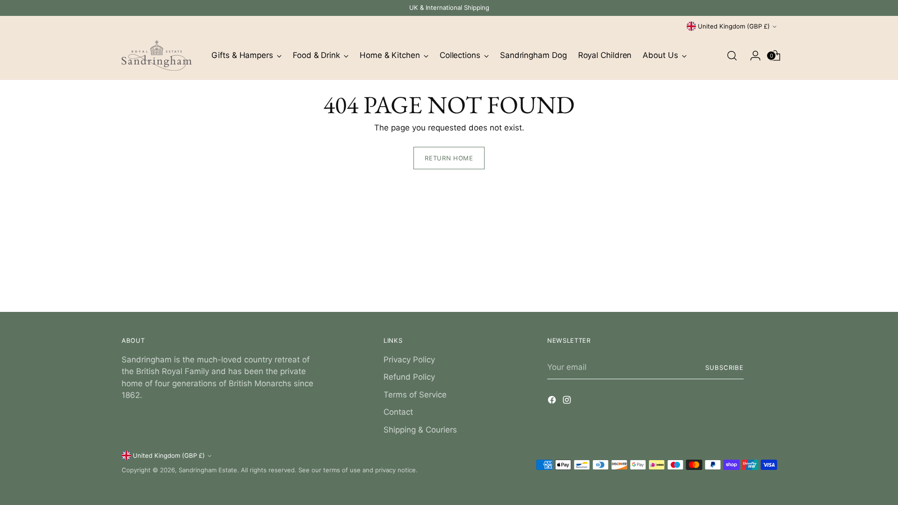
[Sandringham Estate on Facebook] (552, 401)
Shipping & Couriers (420, 429)
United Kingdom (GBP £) (734, 26)
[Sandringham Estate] (157, 55)
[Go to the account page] (751, 55)
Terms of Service (415, 394)
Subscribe (724, 367)
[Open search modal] (732, 55)
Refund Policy (409, 377)
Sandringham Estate (208, 470)
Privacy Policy (409, 359)
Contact (398, 412)
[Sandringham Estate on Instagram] (567, 401)
